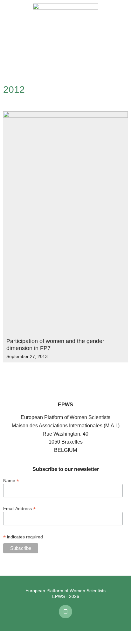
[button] (9, 36)
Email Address (19, 508)
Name (11, 480)
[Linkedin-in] (65, 611)
